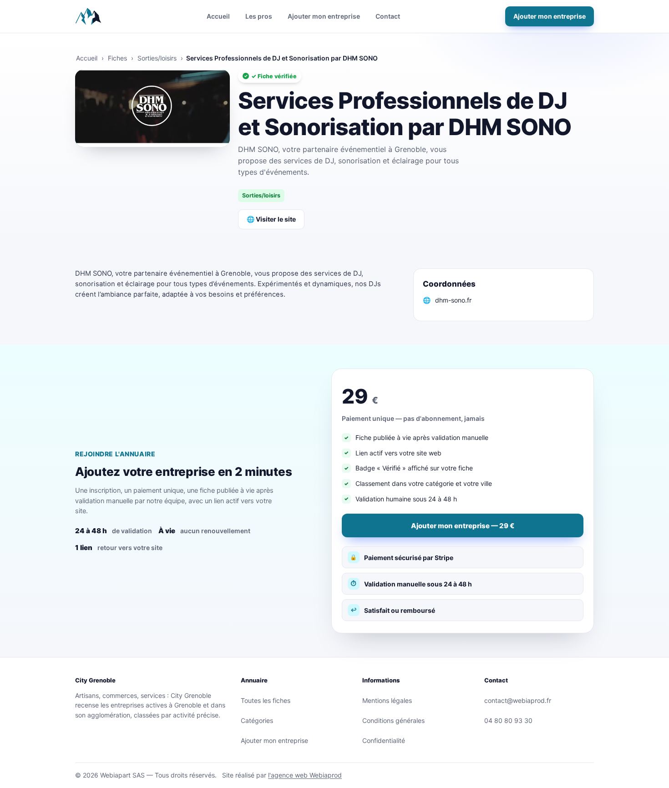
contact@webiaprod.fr (517, 700)
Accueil (218, 16)
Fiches (117, 58)
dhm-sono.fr (453, 300)
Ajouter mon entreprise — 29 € (462, 525)
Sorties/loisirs (157, 58)
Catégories (257, 720)
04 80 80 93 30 (508, 720)
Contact (387, 16)
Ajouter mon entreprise (324, 16)
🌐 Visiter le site (271, 219)
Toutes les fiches (265, 700)
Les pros (258, 16)
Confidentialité (383, 740)
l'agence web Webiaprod (305, 775)
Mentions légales (387, 700)
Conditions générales (393, 720)
